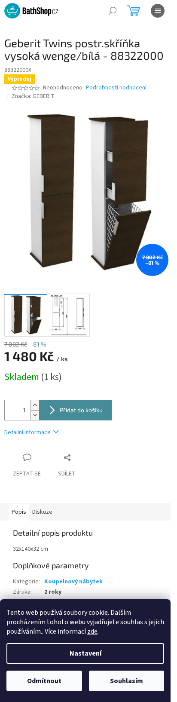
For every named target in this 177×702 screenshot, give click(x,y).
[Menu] (157, 10)
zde (92, 631)
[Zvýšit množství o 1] (35, 405)
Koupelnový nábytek (73, 581)
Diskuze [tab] (42, 512)
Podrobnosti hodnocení (116, 88)
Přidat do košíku (81, 410)
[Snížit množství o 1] (35, 415)
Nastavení (85, 653)
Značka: (33, 96)
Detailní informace (27, 432)
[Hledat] (112, 10)
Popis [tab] (19, 512)
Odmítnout (44, 681)
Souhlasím (126, 681)
